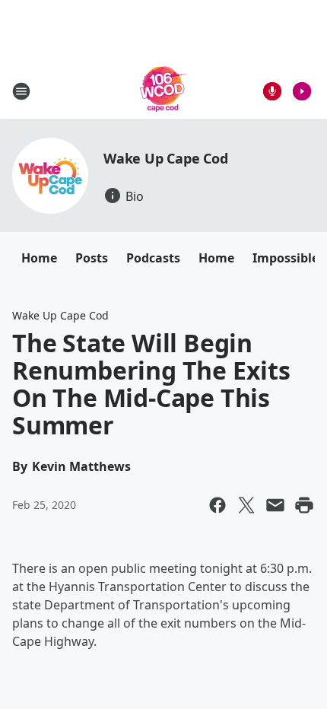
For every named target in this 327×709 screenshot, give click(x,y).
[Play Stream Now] (302, 91)
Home (39, 258)
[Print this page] (304, 505)
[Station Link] (163, 91)
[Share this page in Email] (275, 505)
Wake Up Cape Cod (165, 158)
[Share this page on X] (246, 505)
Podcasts (153, 258)
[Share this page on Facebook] (217, 505)
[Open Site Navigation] (21, 91)
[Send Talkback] (272, 91)
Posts (91, 258)
